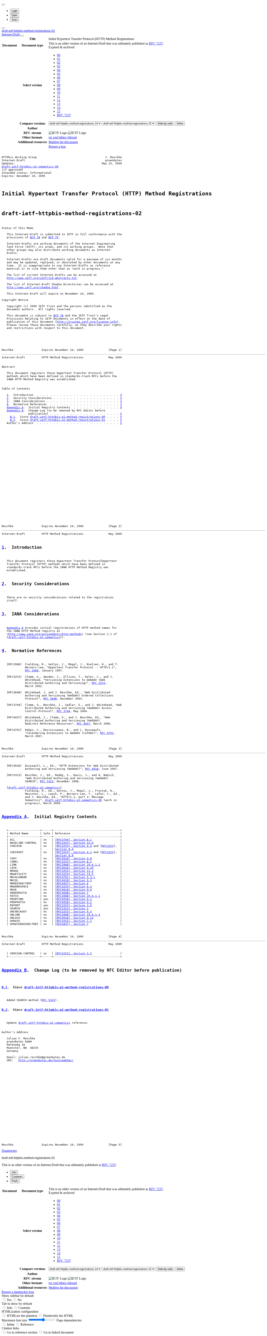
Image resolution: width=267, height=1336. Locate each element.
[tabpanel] (133, 1240)
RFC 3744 (63, 711)
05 (58, 74)
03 (58, 66)
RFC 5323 (46, 781)
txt (51, 137)
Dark (14, 15)
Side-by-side (165, 123)
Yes (9, 1300)
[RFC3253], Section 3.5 (73, 953)
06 (58, 77)
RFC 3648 (50, 698)
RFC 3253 (98, 683)
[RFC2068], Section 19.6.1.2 (77, 864)
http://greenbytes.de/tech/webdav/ (45, 1060)
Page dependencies (69, 1320)
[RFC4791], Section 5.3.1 (75, 877)
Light (15, 10)
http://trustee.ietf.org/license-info (87, 321)
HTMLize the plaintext (22, 1315)
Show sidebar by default (18, 1295)
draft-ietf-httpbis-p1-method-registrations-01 (67, 419)
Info (10, 1308)
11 (58, 96)
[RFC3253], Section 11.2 (74, 870)
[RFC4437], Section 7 (71, 924)
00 (58, 55)
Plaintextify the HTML (58, 1315)
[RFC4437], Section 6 (71, 883)
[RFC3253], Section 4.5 (73, 911)
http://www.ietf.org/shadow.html (32, 287)
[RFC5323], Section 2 (71, 908)
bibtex (63, 137)
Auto (14, 19)
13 (58, 104)
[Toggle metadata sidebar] (3, 28)
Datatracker (9, 1150)
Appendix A (15, 407)
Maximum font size (14, 1320)
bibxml (72, 137)
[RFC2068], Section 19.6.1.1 (77, 895)
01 (58, 59)
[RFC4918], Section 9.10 (74, 867)
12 (58, 100)
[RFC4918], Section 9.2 (73, 902)
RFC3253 (107, 845)
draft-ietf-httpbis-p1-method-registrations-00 (67, 416)
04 (58, 70)
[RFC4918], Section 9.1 (73, 899)
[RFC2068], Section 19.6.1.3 (77, 914)
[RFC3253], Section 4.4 (73, 845)
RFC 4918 (91, 768)
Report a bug (57, 146)
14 (58, 107)
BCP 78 (35, 237)
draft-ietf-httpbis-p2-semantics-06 (30, 166)
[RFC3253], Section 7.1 (73, 920)
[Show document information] (22, 35)
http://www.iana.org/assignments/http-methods (45, 634)
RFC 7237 (156, 43)
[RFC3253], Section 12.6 (74, 842)
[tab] (14, 1172)
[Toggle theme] (3, 4)
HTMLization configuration (20, 1311)
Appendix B (15, 410)
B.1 (12, 416)
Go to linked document (58, 1332)
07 (58, 81)
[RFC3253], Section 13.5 (74, 874)
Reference (27, 1324)
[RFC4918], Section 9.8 (73, 858)
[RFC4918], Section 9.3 (73, 880)
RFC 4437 (83, 723)
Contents (24, 1308)
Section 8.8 (64, 855)
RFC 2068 (31, 670)
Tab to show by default (17, 1303)
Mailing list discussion (63, 142)
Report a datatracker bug (18, 1292)
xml (56, 137)
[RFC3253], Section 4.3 (73, 852)
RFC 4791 (106, 733)
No (20, 1300)
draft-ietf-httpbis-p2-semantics (34, 637)
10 (58, 92)
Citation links (10, 1328)
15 (58, 111)
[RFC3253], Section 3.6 (73, 905)
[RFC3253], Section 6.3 (73, 886)
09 (58, 89)
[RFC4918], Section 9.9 (73, 889)
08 (58, 85)
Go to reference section (22, 1332)
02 (58, 62)
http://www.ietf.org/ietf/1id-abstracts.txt (42, 278)
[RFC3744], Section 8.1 (73, 839)
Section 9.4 (64, 849)
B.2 (12, 419)
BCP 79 (53, 237)
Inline (180, 123)
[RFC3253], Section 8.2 (73, 861)
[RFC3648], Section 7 (71, 892)
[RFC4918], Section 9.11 (74, 917)
